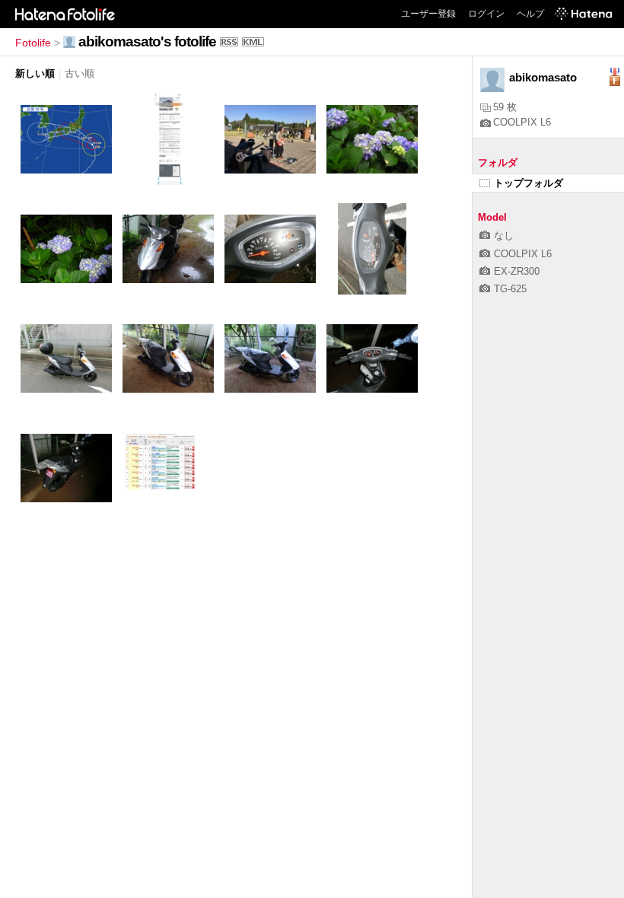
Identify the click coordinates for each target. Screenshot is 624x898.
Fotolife (33, 43)
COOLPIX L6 (522, 122)
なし (504, 235)
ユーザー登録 (428, 13)
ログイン (486, 13)
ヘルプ (530, 13)
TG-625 (510, 289)
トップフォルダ (528, 183)
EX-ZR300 (517, 271)
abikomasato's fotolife (147, 41)
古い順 (79, 73)
